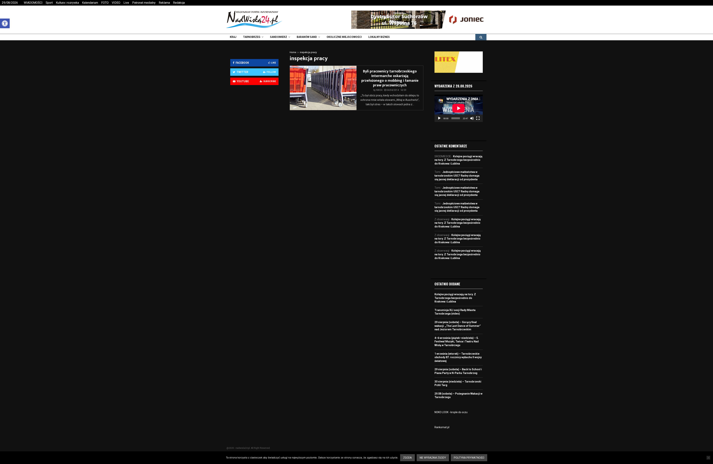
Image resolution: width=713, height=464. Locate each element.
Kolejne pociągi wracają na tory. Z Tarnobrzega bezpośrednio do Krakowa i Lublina (458, 160)
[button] (5, 23)
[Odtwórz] (439, 118)
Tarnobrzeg (251, 36)
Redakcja (179, 2)
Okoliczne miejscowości (344, 36)
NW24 (379, 90)
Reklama (164, 2)
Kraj (233, 36)
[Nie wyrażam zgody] (708, 458)
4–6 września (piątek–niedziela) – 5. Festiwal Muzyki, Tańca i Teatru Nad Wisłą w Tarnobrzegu (456, 341)
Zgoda (407, 457)
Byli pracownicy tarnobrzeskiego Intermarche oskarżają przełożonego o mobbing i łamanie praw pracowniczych (390, 78)
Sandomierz (278, 36)
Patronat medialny (144, 2)
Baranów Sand (307, 36)
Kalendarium (90, 2)
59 (405, 90)
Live (126, 2)
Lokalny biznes (379, 36)
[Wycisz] (472, 118)
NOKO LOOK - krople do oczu (451, 412)
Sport (49, 2)
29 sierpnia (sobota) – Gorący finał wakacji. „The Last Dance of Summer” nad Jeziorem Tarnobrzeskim (457, 326)
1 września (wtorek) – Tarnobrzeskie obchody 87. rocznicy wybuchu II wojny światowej (458, 357)
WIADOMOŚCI (33, 2)
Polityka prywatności (469, 457)
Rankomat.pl (441, 427)
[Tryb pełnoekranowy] (478, 118)
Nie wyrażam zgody (433, 457)
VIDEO (116, 2)
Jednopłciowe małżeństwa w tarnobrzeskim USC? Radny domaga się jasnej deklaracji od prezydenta (456, 175)
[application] (458, 108)
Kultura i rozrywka (67, 2)
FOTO (105, 2)
